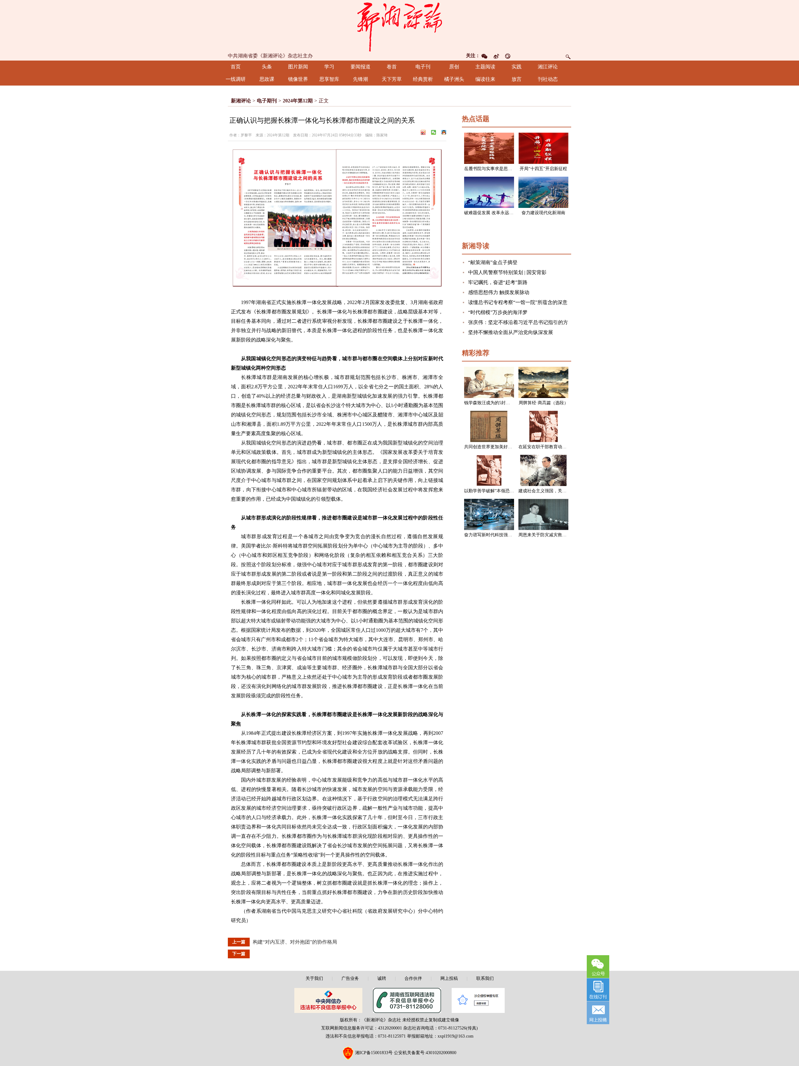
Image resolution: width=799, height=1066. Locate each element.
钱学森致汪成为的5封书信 (489, 402)
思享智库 (329, 79)
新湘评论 (241, 100)
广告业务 (350, 978)
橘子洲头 (454, 79)
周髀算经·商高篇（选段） (543, 402)
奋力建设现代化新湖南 (543, 212)
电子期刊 (267, 100)
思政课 (266, 79)
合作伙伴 (413, 978)
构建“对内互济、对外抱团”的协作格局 (295, 942)
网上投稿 (449, 978)
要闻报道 (360, 66)
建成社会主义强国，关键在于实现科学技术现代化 (566, 491)
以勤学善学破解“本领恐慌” (490, 491)
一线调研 (236, 79)
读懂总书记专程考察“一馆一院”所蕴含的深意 (517, 302)
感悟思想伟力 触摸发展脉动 (498, 292)
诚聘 (381, 978)
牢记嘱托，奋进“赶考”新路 (497, 282)
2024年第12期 (298, 100)
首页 (236, 66)
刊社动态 (548, 79)
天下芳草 (392, 79)
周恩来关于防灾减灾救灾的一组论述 (553, 535)
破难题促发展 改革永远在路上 (493, 212)
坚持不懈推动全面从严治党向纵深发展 (510, 332)
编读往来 (485, 79)
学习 (329, 66)
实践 (517, 66)
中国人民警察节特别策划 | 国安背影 (507, 272)
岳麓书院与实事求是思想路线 (492, 168)
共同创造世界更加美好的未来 (492, 447)
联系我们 (485, 978)
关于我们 (314, 978)
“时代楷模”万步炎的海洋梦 (497, 312)
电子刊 (422, 66)
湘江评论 (548, 66)
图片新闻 (298, 66)
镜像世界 (298, 79)
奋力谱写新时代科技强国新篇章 (494, 535)
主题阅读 (485, 66)
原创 (454, 66)
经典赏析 (423, 79)
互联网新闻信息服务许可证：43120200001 (361, 1028)
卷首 (392, 66)
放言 (517, 79)
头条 (267, 66)
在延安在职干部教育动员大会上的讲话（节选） (564, 447)
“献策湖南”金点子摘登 (492, 262)
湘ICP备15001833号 (374, 1052)
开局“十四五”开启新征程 (543, 168)
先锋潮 (360, 79)
